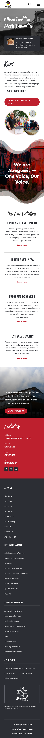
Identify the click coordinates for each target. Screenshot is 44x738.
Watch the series (16, 411)
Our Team (8, 501)
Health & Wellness (11, 579)
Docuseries (8, 511)
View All (7, 594)
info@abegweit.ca (11, 678)
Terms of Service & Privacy (22, 729)
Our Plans (8, 506)
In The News (9, 517)
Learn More (22, 245)
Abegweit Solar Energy (13, 611)
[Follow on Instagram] (11, 469)
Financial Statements (13, 652)
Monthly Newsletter (12, 647)
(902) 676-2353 (12, 673)
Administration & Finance (14, 553)
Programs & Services (12, 616)
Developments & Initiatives (15, 626)
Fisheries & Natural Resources (16, 574)
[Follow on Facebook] (6, 469)
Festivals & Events (11, 631)
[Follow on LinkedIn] (16, 469)
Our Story (8, 496)
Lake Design (27, 733)
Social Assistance (11, 584)
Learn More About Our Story (19, 102)
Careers (7, 527)
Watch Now (22, 48)
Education (8, 563)
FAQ (6, 636)
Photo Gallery (9, 522)
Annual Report (10, 641)
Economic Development (14, 558)
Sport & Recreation (12, 589)
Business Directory (11, 621)
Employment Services (13, 568)
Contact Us (8, 532)
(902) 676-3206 (28, 673)
